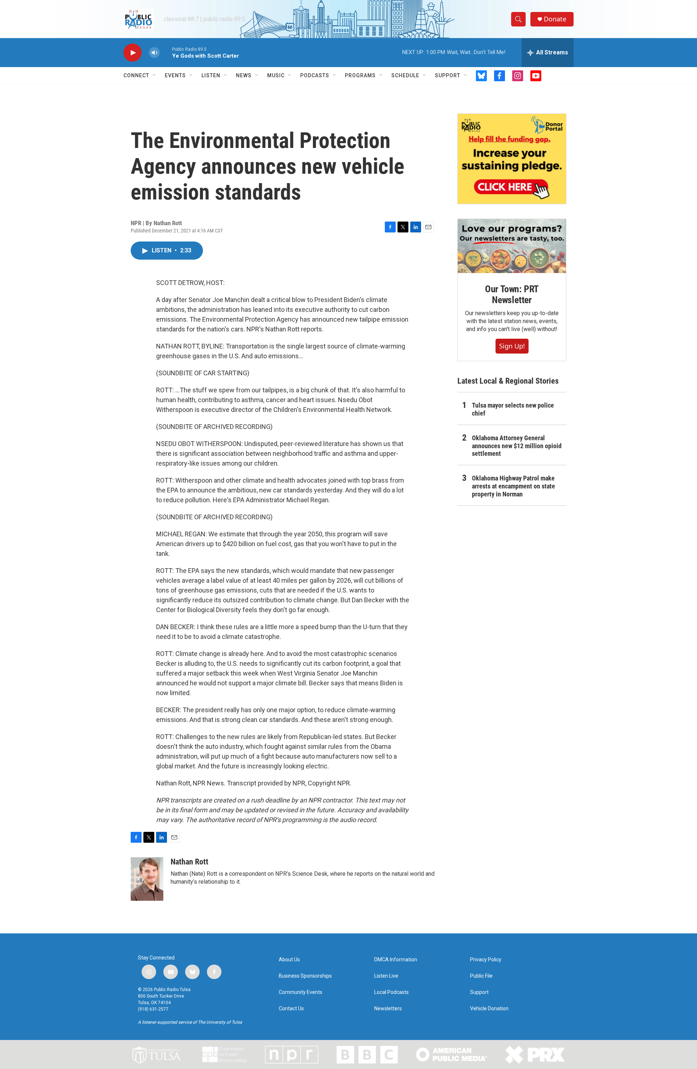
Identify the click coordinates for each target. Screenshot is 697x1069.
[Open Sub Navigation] (155, 75)
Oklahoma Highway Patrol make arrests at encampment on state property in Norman (513, 486)
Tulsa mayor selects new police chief (513, 409)
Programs (360, 75)
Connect (136, 75)
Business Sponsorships (305, 976)
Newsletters (388, 1008)
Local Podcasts (391, 992)
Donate (555, 19)
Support (447, 75)
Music (276, 75)
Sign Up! (512, 346)
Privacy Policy (485, 959)
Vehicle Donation (489, 1008)
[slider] (166, 52)
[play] (132, 53)
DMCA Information (395, 959)
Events (175, 75)
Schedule (405, 75)
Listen (210, 75)
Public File (481, 976)
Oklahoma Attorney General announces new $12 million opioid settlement (517, 446)
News (244, 75)
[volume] (154, 53)
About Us (289, 959)
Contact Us (291, 1008)
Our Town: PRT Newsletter (512, 294)
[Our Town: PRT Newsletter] (512, 246)
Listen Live (386, 976)
